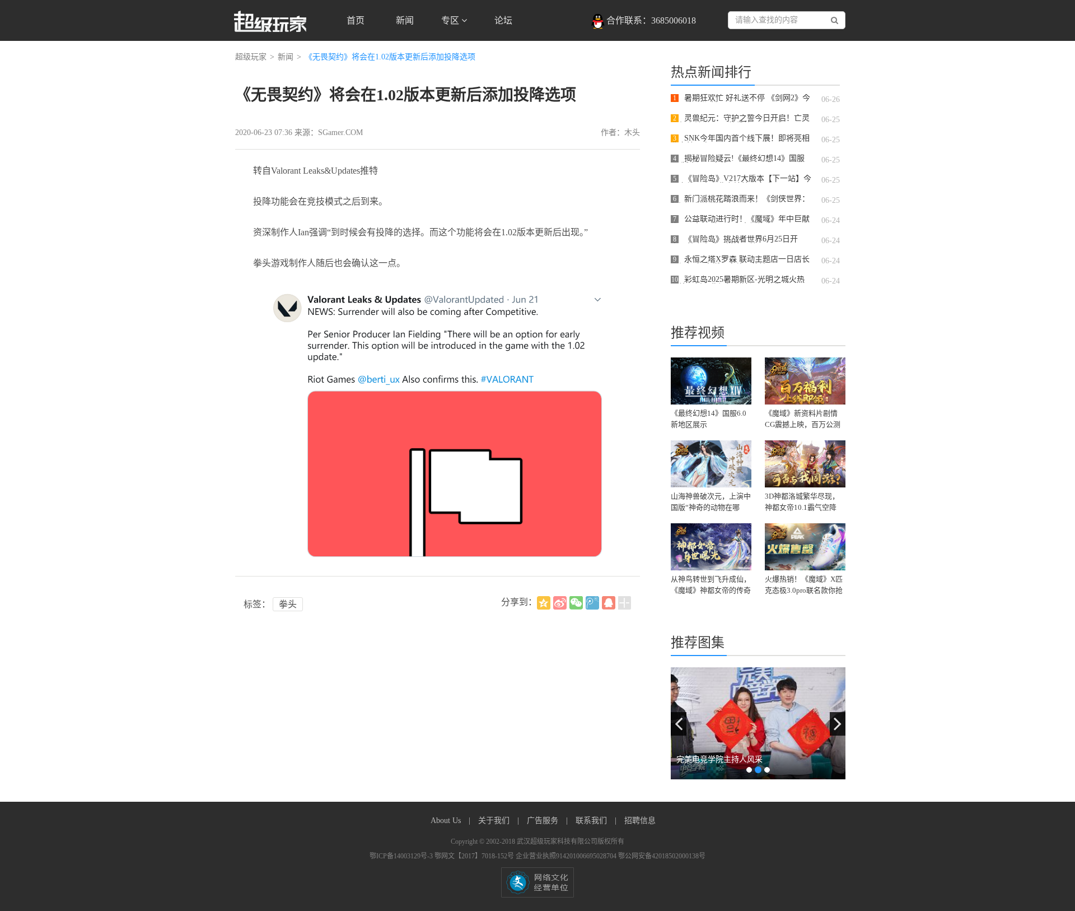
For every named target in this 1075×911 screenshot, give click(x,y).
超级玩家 (251, 57)
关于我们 (495, 820)
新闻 (405, 20)
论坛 (503, 20)
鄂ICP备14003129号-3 (402, 856)
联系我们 (592, 820)
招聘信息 (640, 820)
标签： (257, 604)
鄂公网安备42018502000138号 (661, 856)
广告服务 (543, 820)
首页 (355, 20)
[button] (678, 724)
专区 (451, 20)
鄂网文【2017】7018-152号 (475, 856)
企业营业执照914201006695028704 (567, 856)
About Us (447, 820)
